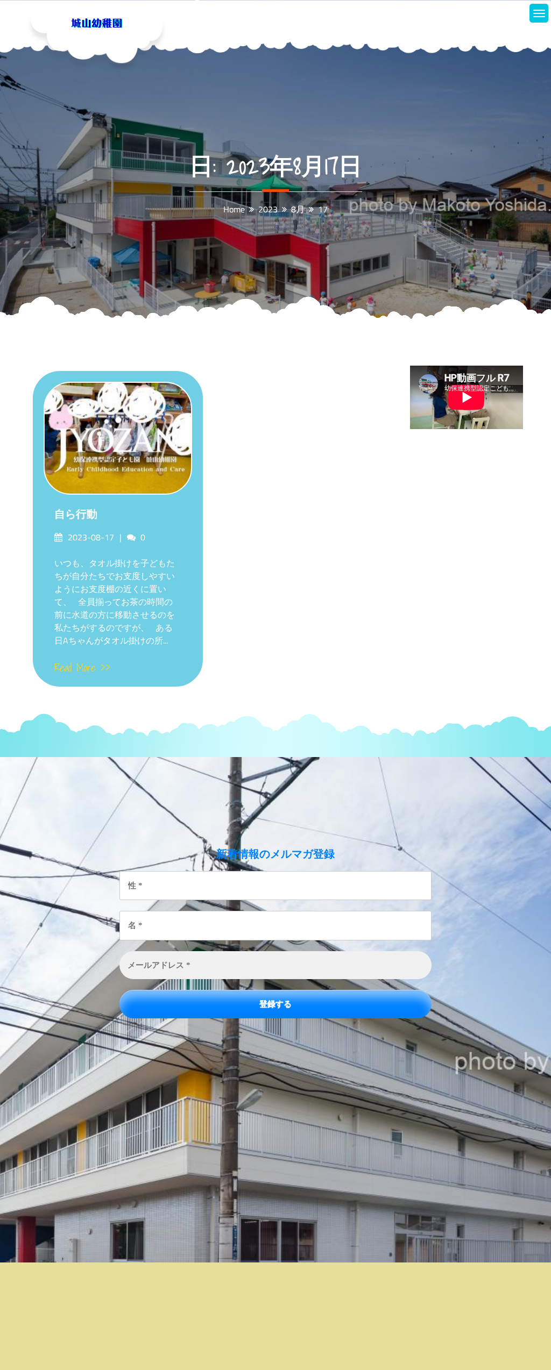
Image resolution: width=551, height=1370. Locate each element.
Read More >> (82, 667)
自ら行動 (75, 514)
